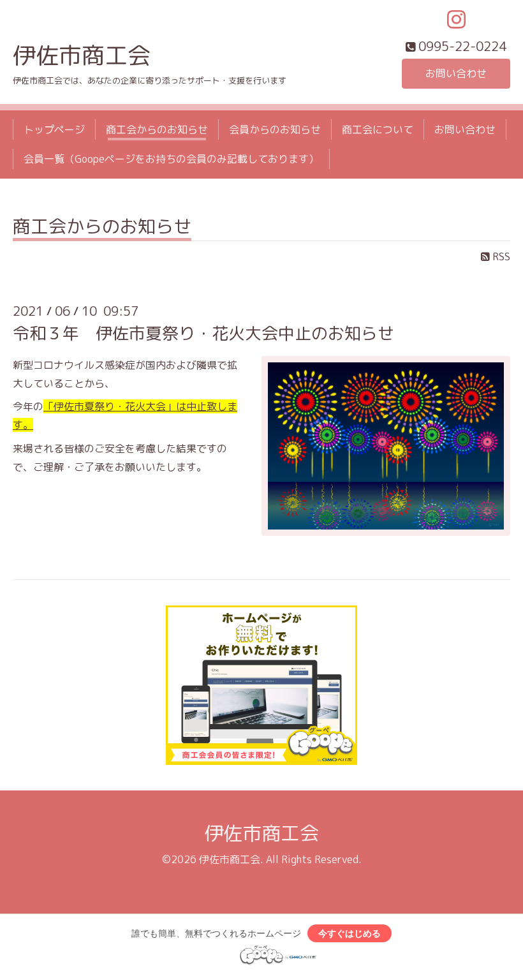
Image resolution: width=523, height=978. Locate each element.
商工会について (377, 129)
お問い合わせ (456, 73)
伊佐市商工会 (82, 55)
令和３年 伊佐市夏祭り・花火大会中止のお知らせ (203, 333)
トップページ (54, 129)
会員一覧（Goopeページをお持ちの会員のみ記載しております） (171, 159)
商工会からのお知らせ (157, 129)
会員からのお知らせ (275, 129)
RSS (500, 256)
